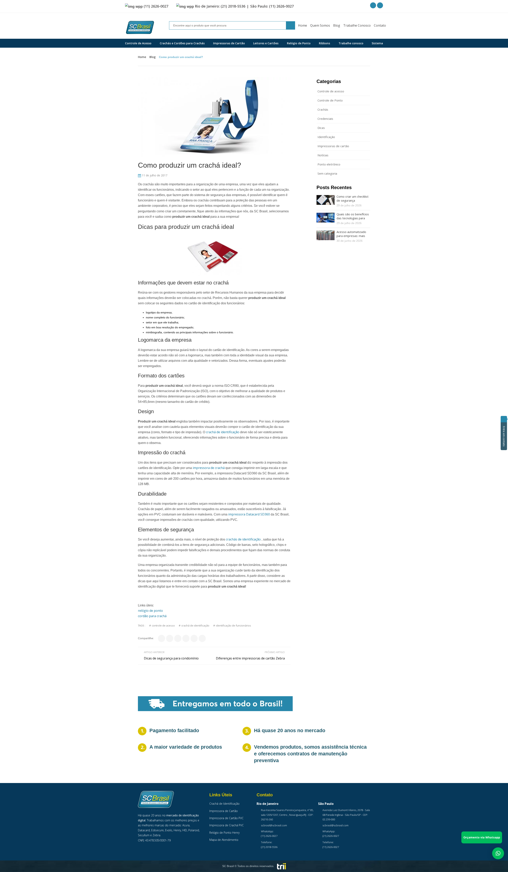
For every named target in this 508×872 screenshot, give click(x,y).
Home (302, 25)
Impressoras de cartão (333, 146)
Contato (380, 25)
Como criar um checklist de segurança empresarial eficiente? (352, 200)
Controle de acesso (331, 91)
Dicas (321, 128)
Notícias (323, 155)
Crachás (323, 109)
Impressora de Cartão (223, 811)
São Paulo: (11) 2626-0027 (272, 6)
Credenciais (325, 119)
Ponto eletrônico (329, 164)
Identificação (326, 137)
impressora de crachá (209, 468)
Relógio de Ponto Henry (224, 832)
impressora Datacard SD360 (249, 514)
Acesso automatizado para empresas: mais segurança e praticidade (353, 236)
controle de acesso (163, 625)
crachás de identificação (243, 539)
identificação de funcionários (233, 625)
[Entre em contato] (504, 419)
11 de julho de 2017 (154, 175)
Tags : (141, 625)
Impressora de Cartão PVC (226, 818)
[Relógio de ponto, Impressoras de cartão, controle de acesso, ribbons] (140, 28)
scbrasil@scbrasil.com (274, 825)
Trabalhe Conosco (357, 25)
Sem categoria (327, 173)
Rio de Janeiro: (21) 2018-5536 (220, 6)
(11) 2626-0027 (156, 6)
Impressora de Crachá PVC (226, 825)
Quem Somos (320, 25)
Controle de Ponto (330, 100)
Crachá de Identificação (224, 803)
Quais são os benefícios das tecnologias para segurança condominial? (353, 218)
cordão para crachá (152, 616)
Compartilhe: (146, 638)
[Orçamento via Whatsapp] (498, 853)
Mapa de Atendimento (223, 840)
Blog (336, 25)
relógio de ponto (150, 610)
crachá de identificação (222, 432)
